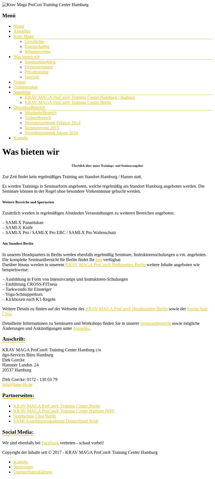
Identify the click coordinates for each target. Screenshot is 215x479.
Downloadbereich (29, 107)
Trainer (19, 82)
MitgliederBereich (41, 112)
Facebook (50, 442)
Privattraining (36, 72)
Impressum (23, 466)
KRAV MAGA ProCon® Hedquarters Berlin (105, 264)
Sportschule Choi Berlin (34, 416)
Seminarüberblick (40, 61)
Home (18, 26)
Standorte (21, 92)
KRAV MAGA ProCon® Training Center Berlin (68, 102)
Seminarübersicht (155, 323)
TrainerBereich (38, 117)
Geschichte (34, 41)
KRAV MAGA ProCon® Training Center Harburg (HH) (63, 411)
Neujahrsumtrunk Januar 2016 (51, 132)
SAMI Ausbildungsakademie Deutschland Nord (55, 421)
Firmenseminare (39, 67)
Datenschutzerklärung (32, 472)
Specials (32, 77)
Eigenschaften (37, 46)
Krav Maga (23, 36)
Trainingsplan (25, 87)
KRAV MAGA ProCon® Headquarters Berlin (126, 308)
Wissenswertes (37, 51)
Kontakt (20, 137)
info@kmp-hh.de (17, 384)
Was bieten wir (26, 56)
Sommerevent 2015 (42, 127)
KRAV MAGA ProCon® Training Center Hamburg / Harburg (80, 97)
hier (98, 259)
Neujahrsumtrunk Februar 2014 (52, 122)
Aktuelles (21, 31)
